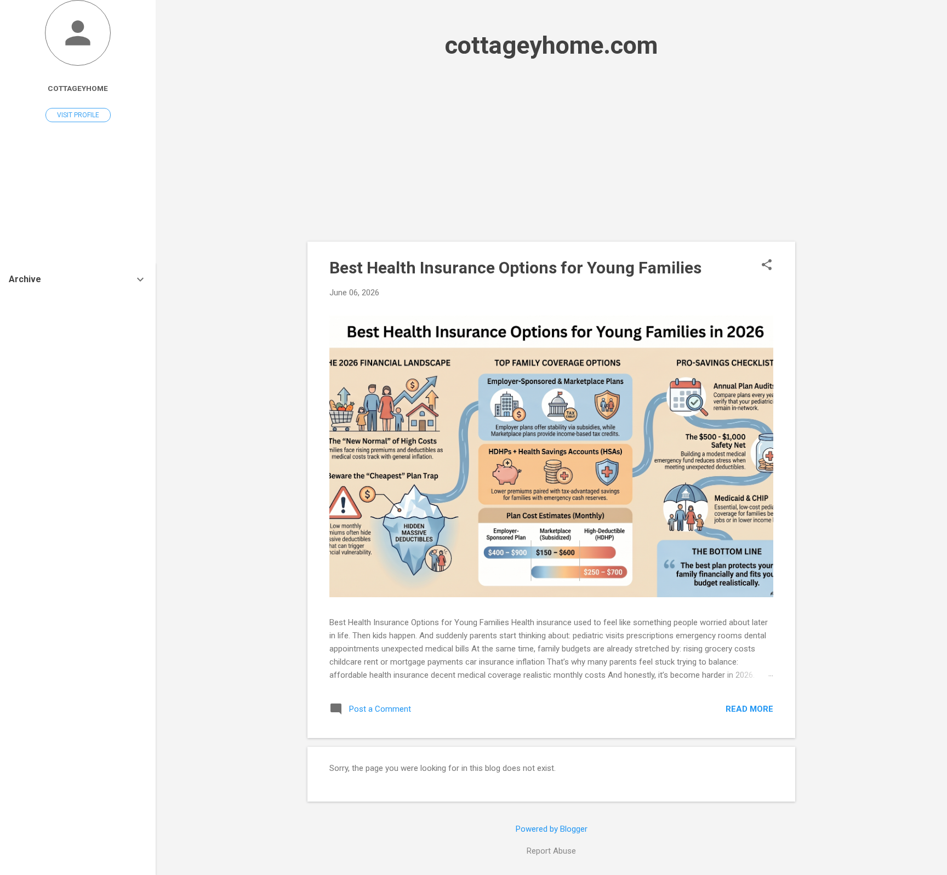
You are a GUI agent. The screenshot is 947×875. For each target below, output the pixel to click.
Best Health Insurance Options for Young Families (515, 267)
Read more (749, 709)
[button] (766, 265)
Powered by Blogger (551, 829)
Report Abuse (551, 851)
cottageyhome (78, 88)
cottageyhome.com (551, 45)
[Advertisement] (551, 150)
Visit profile (78, 115)
